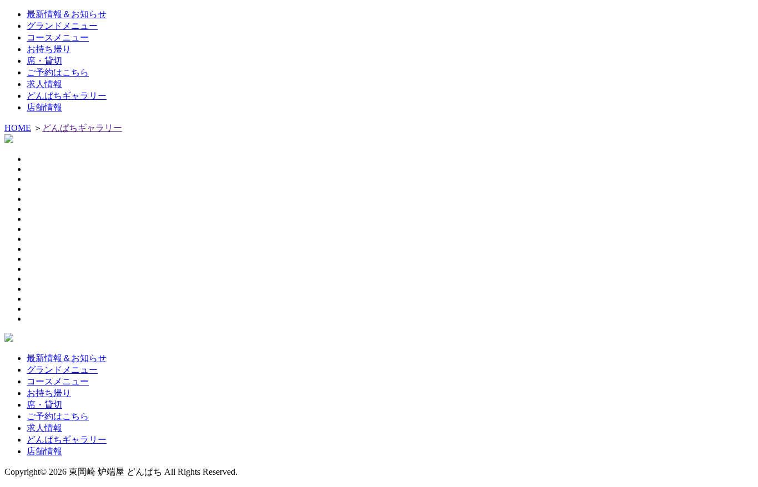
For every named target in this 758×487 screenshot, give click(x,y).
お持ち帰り (49, 49)
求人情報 (44, 84)
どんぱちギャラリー (67, 95)
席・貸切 (44, 60)
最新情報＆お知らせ (67, 14)
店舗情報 (44, 107)
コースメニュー (58, 37)
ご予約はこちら (58, 72)
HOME (17, 128)
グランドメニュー (62, 26)
